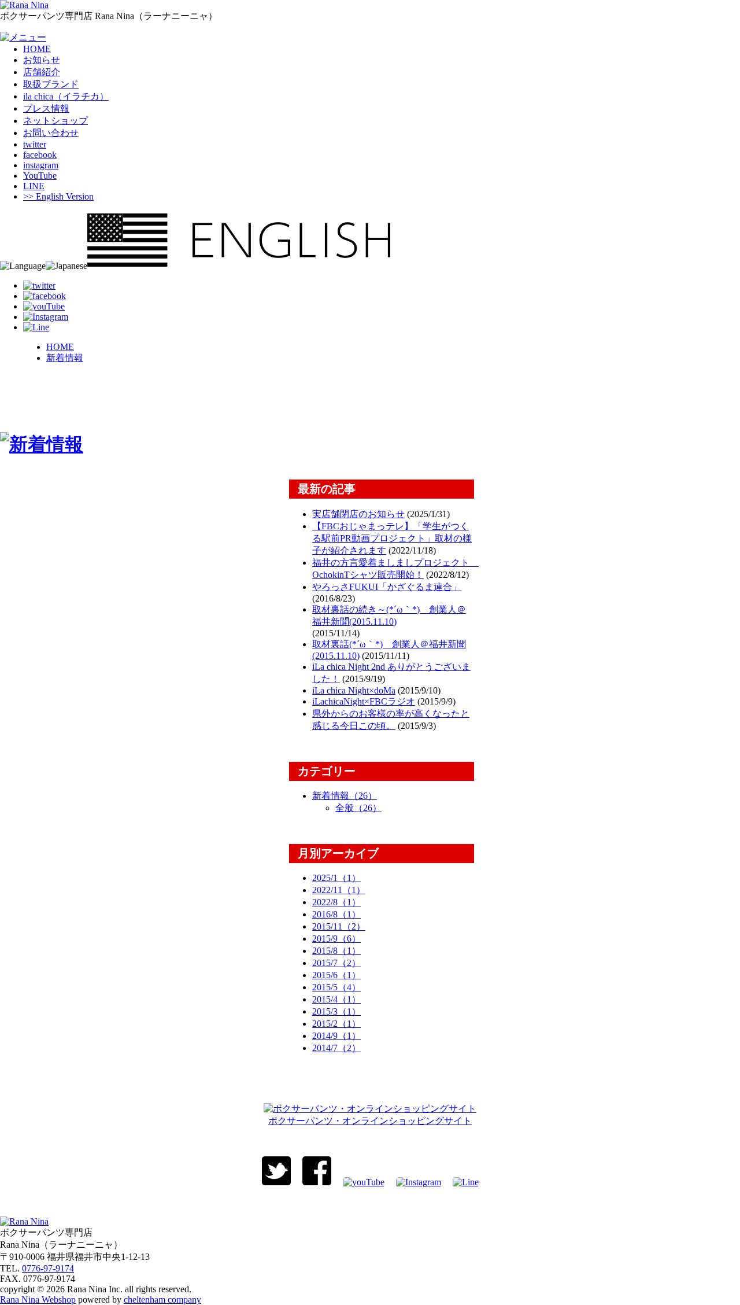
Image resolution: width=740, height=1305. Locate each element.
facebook (40, 155)
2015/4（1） (336, 999)
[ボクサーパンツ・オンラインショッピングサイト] (370, 1109)
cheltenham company (162, 1299)
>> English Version (58, 196)
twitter (34, 144)
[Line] (36, 327)
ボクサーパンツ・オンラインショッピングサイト (370, 1121)
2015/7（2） (336, 963)
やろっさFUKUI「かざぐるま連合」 (386, 587)
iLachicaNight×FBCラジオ (363, 701)
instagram (40, 165)
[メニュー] (23, 37)
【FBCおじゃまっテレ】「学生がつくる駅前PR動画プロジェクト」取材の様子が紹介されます (392, 538)
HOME (37, 49)
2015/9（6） (336, 938)
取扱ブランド (51, 84)
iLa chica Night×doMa (353, 690)
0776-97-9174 (48, 1268)
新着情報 (64, 358)
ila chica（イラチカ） (66, 96)
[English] (239, 266)
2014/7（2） (336, 1048)
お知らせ (41, 60)
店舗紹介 (41, 72)
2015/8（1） (336, 951)
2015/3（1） (336, 1011)
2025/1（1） (336, 878)
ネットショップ (55, 121)
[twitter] (39, 285)
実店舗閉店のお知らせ (358, 514)
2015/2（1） (336, 1023)
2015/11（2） (338, 926)
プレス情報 (46, 108)
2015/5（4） (336, 987)
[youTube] (44, 306)
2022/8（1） (336, 902)
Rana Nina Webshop (38, 1299)
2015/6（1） (336, 975)
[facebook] (44, 296)
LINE (34, 186)
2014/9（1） (336, 1036)
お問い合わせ (51, 133)
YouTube (40, 175)
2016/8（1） (336, 914)
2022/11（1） (338, 890)
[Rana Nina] (24, 5)
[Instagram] (45, 317)
